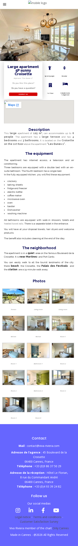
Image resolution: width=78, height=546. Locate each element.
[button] (15, 59)
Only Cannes (61, 528)
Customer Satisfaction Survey (39, 521)
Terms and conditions (47, 517)
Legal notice (23, 517)
